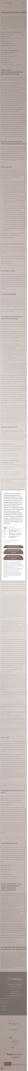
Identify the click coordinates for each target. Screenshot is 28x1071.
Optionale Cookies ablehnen (13, 557)
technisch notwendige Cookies (15, 528)
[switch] (6, 531)
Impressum (7, 542)
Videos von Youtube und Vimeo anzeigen (15, 534)
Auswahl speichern (13, 546)
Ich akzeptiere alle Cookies (13, 551)
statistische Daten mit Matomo (15, 531)
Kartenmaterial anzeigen (14, 537)
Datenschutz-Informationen (11, 540)
